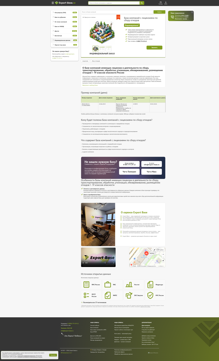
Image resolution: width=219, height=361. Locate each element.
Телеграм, (64, 328)
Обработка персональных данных (123, 354)
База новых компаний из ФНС (98, 329)
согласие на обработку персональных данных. (30, 357)
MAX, (68, 328)
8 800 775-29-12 (142, 41)
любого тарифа (185, 15)
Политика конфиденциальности (123, 349)
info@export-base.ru (67, 331)
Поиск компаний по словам (97, 338)
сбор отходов (96, 61)
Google (104, 349)
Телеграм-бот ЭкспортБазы (97, 352)
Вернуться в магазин (90, 17)
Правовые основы (146, 340)
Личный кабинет (94, 325)
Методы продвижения (96, 340)
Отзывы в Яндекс (96, 349)
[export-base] (65, 3)
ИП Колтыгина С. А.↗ (66, 353)
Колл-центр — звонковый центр (122, 333)
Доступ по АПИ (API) (95, 335)
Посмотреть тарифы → (182, 18)
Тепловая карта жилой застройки (123, 337)
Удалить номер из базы (148, 338)
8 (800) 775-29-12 (57, 58)
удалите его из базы (145, 306)
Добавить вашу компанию (149, 335)
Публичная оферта (119, 352)
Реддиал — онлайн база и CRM (122, 339)
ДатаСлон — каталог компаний (122, 341)
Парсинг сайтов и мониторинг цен (123, 329)
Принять (53, 355)
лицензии (85, 61)
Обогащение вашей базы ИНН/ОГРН (124, 325)
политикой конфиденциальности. (27, 355)
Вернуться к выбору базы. (90, 85)
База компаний (94, 327)
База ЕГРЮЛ (93, 331)
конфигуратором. (70, 54)
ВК (71, 328)
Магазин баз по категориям (121, 327)
